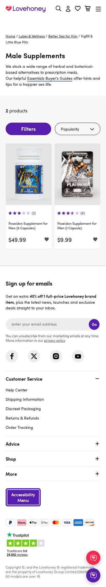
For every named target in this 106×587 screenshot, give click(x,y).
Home (10, 36)
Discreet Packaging (23, 408)
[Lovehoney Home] (26, 9)
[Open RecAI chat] (93, 558)
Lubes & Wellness (32, 36)
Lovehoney (53, 22)
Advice (13, 444)
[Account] (68, 9)
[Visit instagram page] (56, 356)
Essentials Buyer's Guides (49, 78)
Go (94, 324)
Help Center (16, 390)
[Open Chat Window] (93, 575)
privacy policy (54, 340)
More (11, 474)
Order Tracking (19, 427)
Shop (11, 459)
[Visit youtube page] (78, 356)
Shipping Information (25, 399)
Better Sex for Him (62, 36)
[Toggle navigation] (98, 9)
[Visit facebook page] (12, 356)
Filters (28, 128)
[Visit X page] (34, 356)
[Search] (58, 8)
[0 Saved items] (78, 9)
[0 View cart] (88, 9)
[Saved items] (46, 240)
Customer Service (24, 379)
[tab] (53, 402)
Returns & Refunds (22, 418)
